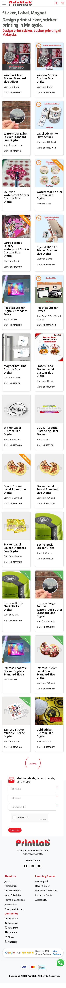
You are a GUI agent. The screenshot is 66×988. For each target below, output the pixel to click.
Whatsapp (12, 941)
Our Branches (11, 918)
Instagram (12, 927)
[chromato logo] (33, 843)
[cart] (62, 3)
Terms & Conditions (15, 899)
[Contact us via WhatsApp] (60, 962)
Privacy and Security (15, 909)
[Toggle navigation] (4, 3)
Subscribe (15, 830)
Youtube (12, 932)
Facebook (12, 923)
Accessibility (11, 904)
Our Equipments (13, 890)
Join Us (8, 881)
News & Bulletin (13, 895)
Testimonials (11, 885)
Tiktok (10, 937)
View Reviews (57, 952)
